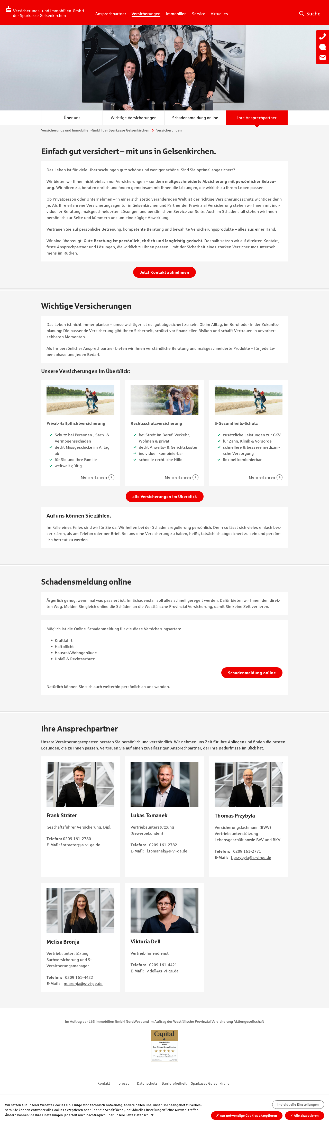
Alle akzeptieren (304, 1116)
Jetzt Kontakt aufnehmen (164, 272)
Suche (313, 13)
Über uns (72, 117)
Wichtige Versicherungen (134, 117)
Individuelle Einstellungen (298, 1104)
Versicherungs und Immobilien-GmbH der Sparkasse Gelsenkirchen (95, 130)
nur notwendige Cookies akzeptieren (246, 1116)
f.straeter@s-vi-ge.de (80, 844)
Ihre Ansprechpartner (257, 117)
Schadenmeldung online (252, 672)
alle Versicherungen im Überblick (164, 496)
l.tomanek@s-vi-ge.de (167, 851)
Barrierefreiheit (174, 1083)
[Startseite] (45, 12)
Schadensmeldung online (195, 117)
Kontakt (103, 1083)
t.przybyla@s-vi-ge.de (251, 857)
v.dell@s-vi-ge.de (163, 971)
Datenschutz (147, 1083)
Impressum (123, 1083)
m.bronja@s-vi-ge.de (83, 983)
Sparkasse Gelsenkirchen (211, 1083)
